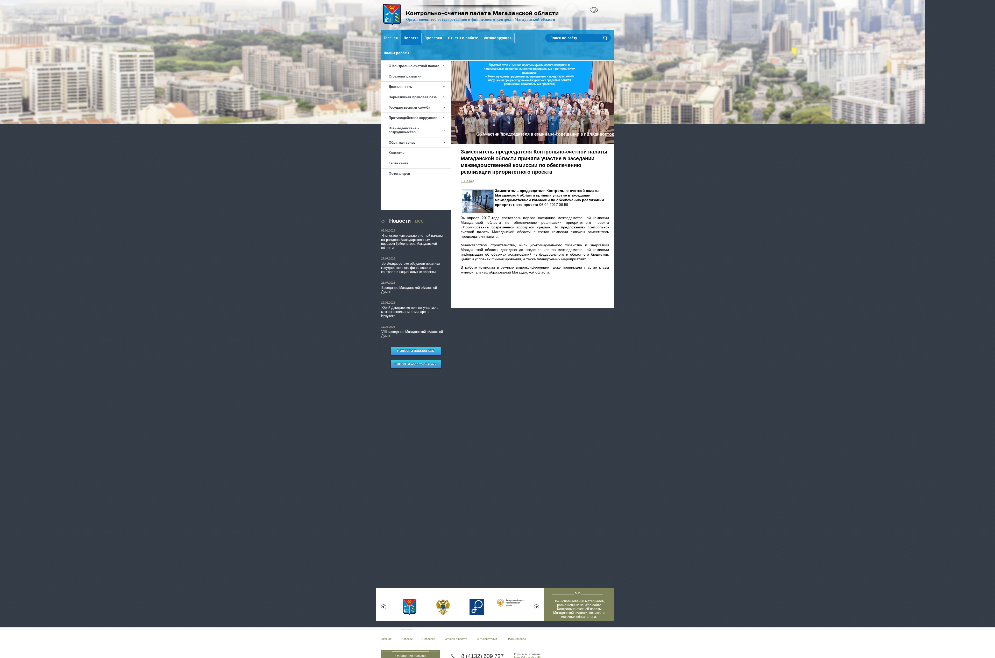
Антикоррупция (497, 38)
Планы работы (396, 53)
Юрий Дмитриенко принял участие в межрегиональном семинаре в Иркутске (409, 312)
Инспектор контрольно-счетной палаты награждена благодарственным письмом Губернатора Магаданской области (412, 242)
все (419, 221)
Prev (383, 606)
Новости (411, 38)
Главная (391, 38)
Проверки (433, 38)
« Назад (467, 181)
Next (536, 606)
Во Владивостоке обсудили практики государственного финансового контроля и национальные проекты (410, 268)
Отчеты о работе (463, 38)
